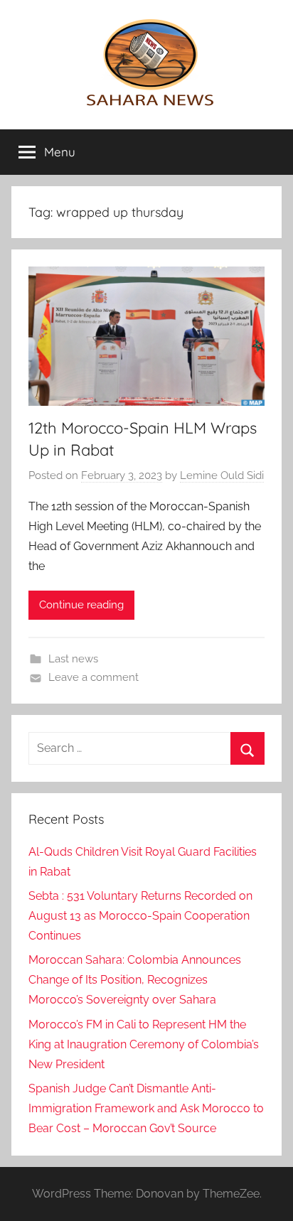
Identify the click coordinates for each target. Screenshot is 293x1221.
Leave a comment (93, 677)
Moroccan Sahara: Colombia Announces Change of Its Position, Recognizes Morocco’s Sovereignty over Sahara (134, 979)
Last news (73, 658)
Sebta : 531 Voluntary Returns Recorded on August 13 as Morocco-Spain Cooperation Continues (140, 915)
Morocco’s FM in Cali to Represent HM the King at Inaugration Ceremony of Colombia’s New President (143, 1044)
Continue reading (81, 604)
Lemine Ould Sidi (222, 475)
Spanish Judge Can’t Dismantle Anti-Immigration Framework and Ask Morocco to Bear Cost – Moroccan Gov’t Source (146, 1108)
